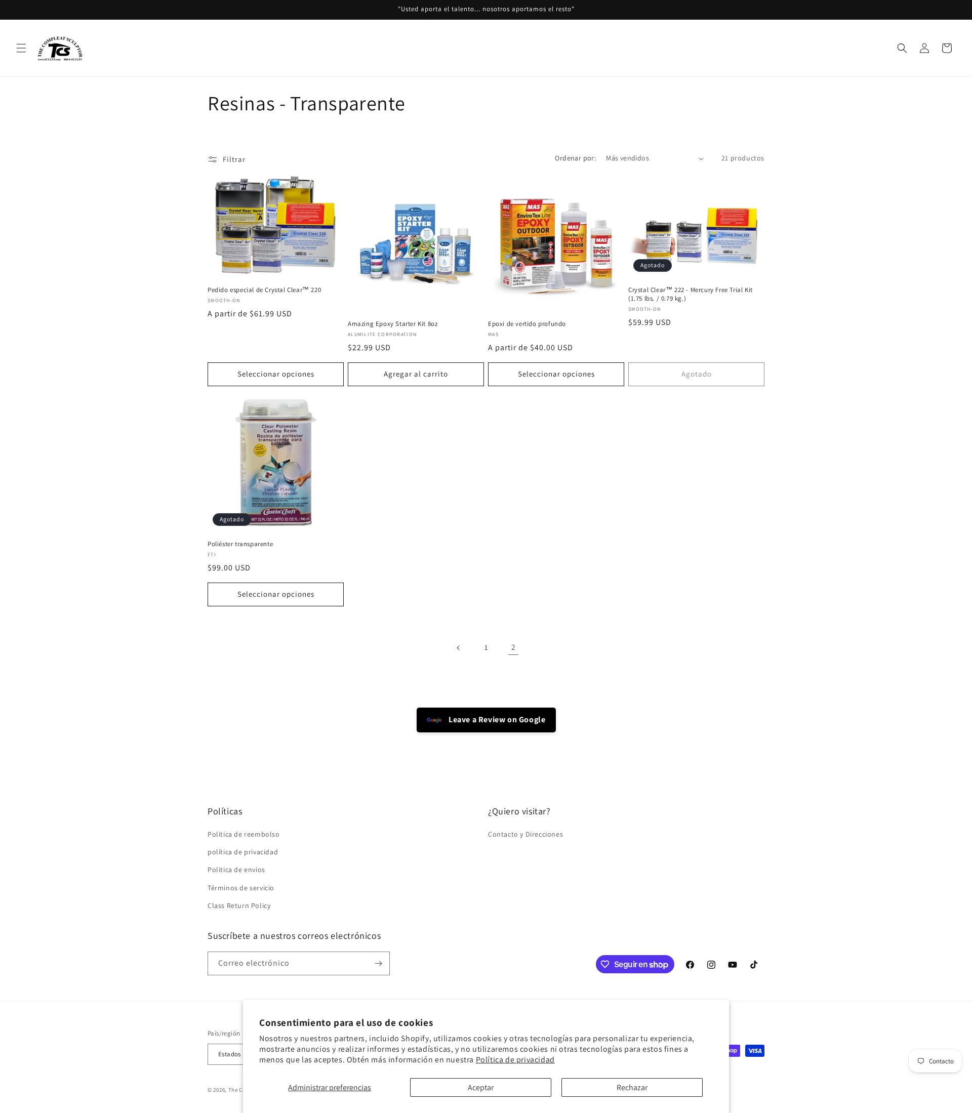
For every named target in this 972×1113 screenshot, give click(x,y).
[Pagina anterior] (459, 648)
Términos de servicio (241, 887)
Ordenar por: (575, 157)
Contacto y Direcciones (525, 834)
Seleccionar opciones (275, 374)
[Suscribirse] (378, 963)
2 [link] (513, 647)
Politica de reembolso (244, 834)
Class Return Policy (239, 905)
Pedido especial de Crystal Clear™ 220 (264, 290)
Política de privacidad (515, 1059)
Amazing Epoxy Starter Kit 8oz (392, 324)
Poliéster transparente (240, 544)
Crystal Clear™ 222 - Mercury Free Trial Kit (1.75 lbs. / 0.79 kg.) (690, 294)
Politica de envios (236, 869)
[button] (21, 48)
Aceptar (481, 1087)
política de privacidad (243, 851)
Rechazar (632, 1087)
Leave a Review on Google (496, 719)
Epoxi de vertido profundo (527, 324)
